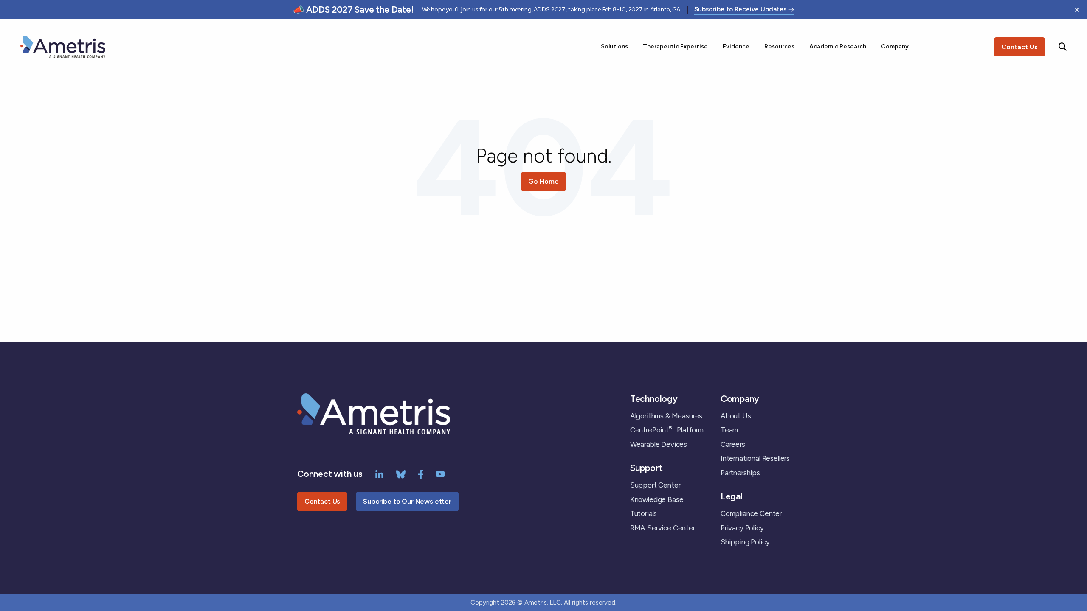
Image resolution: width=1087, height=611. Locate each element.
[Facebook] (420, 473)
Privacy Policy (742, 528)
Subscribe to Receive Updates (740, 9)
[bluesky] (401, 473)
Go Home (543, 181)
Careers (733, 444)
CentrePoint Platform (667, 430)
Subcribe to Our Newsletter (407, 501)
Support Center (655, 485)
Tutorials (643, 513)
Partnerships (740, 472)
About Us (736, 416)
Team (729, 430)
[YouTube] (440, 473)
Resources (779, 46)
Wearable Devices (658, 444)
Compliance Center (751, 513)
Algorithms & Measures (666, 416)
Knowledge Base (657, 499)
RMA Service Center (662, 528)
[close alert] (1077, 10)
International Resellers (755, 458)
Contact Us (1019, 47)
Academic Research (837, 46)
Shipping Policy (745, 542)
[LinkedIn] (379, 473)
